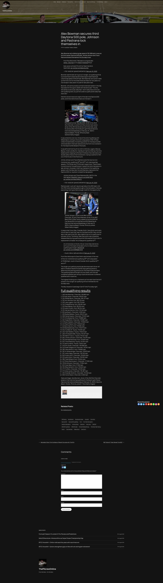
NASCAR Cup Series (66, 426)
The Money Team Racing (96, 426)
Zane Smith (83, 429)
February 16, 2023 (91, 71)
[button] (63, 467)
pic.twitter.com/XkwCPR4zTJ (73, 179)
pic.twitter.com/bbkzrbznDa (79, 68)
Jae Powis (67, 47)
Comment (63, 473)
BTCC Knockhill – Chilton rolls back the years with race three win (59, 542)
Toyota (63, 429)
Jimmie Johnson (75, 424)
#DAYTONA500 (83, 63)
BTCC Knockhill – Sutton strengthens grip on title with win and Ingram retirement (64, 546)
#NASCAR (80, 248)
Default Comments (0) (66, 462)
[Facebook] (139, 404)
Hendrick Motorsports (66, 424)
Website (62, 502)
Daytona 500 (64, 421)
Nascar (71, 47)
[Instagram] (156, 404)
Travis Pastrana (69, 429)
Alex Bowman (70, 419)
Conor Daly (92, 419)
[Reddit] (149, 404)
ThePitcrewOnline (7, 11)
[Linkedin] (144, 404)
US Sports (75, 47)
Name (62, 490)
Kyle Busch (82, 424)
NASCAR (94, 424)
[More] (158, 404)
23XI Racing (64, 419)
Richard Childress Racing (84, 426)
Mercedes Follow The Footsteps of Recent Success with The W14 (57, 442)
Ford (81, 421)
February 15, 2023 (89, 253)
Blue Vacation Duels (79, 419)
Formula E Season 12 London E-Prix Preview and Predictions (57, 534)
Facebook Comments (76, 462)
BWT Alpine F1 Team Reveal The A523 (112, 442)
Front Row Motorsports (88, 421)
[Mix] (151, 404)
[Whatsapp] (153, 404)
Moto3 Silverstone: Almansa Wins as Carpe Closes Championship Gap (61, 538)
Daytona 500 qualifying (73, 421)
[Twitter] (141, 404)
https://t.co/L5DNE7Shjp (85, 177)
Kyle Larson (88, 424)
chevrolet (87, 419)
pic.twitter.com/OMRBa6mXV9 (73, 250)
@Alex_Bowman (69, 63)
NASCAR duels (74, 426)
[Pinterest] (146, 404)
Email (62, 496)
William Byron (76, 429)
